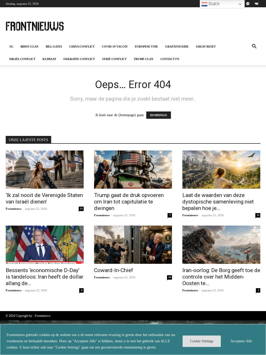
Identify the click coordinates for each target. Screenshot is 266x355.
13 (81, 208)
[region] (133, 339)
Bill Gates (54, 46)
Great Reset (206, 46)
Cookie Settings (201, 341)
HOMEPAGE (158, 115)
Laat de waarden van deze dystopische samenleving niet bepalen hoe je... (218, 201)
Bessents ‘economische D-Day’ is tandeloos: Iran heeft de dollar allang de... (44, 276)
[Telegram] (248, 3)
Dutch (214, 4)
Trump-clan (143, 59)
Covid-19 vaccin (115, 46)
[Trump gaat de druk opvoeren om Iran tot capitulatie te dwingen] (133, 169)
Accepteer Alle (241, 341)
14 (169, 277)
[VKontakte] (256, 3)
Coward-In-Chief (113, 270)
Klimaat (49, 59)
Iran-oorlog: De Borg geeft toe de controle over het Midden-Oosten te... (221, 276)
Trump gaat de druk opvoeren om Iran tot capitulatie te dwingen (129, 201)
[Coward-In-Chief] (133, 245)
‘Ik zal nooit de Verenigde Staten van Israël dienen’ (44, 198)
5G (11, 46)
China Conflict (82, 46)
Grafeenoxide (177, 46)
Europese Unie (146, 46)
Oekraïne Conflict (79, 59)
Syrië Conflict (114, 59)
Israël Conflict (22, 59)
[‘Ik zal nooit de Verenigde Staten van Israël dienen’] (45, 169)
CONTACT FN (170, 59)
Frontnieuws (13, 208)
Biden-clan (29, 46)
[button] (254, 46)
